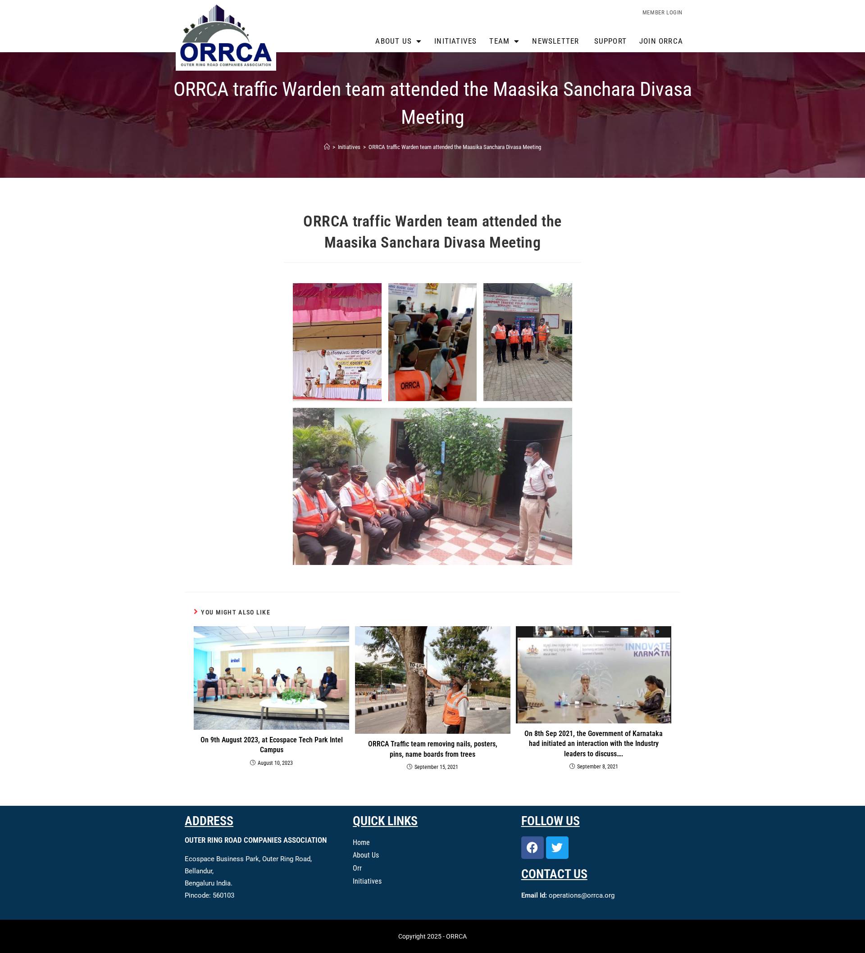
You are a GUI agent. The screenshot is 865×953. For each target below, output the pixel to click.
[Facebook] (532, 847)
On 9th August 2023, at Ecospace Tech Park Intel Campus (271, 745)
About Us (393, 40)
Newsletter (556, 40)
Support (610, 40)
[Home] (327, 147)
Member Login (662, 12)
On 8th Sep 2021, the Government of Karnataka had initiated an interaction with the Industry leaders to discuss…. (593, 743)
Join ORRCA (661, 40)
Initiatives (455, 40)
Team (499, 40)
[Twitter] (557, 847)
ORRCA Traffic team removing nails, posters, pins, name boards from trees (432, 749)
